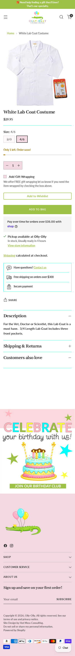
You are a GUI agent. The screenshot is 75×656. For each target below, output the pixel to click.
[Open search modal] (61, 17)
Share (12, 300)
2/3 (9, 139)
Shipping (9, 255)
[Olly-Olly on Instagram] (12, 546)
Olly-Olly (30, 615)
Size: (9, 131)
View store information (21, 245)
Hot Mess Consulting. (31, 623)
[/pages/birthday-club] (37, 451)
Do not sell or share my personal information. (28, 626)
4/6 (22, 139)
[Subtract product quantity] (7, 165)
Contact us (40, 267)
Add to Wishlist (37, 196)
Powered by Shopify (14, 630)
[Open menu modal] (5, 17)
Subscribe (64, 599)
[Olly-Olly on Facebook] (5, 546)
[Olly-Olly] (37, 16)
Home (10, 33)
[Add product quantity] (18, 165)
